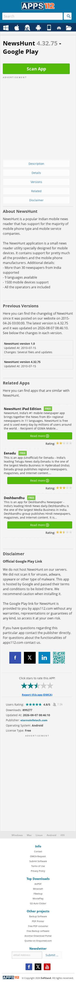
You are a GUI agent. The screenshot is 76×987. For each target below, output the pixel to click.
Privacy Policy (38, 870)
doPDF (38, 883)
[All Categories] (69, 28)
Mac (29, 835)
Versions (36, 182)
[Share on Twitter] (30, 658)
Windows (17, 835)
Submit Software (38, 861)
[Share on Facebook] (15, 658)
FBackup (38, 893)
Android (51, 835)
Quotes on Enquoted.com (38, 940)
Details (36, 173)
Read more (38, 436)
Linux (39, 835)
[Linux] (28, 28)
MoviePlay (38, 898)
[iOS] (49, 28)
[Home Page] (38, 9)
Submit (52, 955)
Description (36, 164)
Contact (38, 851)
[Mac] (17, 28)
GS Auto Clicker (38, 903)
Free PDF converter (38, 926)
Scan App (36, 69)
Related (36, 191)
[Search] (68, 16)
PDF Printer (38, 921)
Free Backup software (38, 930)
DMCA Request (38, 856)
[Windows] (6, 28)
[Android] (38, 28)
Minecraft (38, 888)
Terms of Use (38, 866)
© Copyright (31, 977)
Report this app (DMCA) (37, 694)
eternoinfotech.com (33, 720)
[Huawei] (59, 28)
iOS (62, 835)
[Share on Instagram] (44, 658)
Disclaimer (36, 200)
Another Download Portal (38, 935)
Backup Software (38, 916)
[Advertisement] (38, 117)
